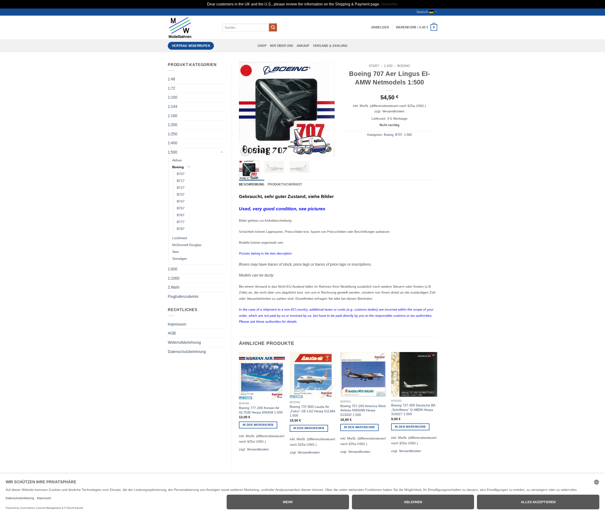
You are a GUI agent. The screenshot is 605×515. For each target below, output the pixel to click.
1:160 (172, 116)
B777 (181, 222)
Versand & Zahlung (330, 46)
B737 (181, 194)
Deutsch (422, 12)
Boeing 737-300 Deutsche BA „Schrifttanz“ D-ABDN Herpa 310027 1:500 (413, 409)
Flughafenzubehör (183, 297)
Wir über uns (281, 46)
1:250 (172, 134)
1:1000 (173, 278)
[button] (380, 27)
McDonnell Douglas (186, 245)
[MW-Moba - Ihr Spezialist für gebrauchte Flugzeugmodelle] (191, 27)
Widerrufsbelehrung (184, 342)
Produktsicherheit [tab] (285, 184)
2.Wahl (173, 287)
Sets (175, 252)
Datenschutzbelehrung (187, 352)
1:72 (171, 88)
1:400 (172, 143)
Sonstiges (179, 258)
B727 (181, 187)
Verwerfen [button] (389, 4)
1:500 (172, 152)
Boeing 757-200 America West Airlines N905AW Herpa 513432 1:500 (363, 410)
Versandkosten (393, 111)
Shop (262, 46)
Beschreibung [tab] (251, 184)
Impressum (177, 324)
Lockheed (179, 238)
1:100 (172, 97)
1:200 (172, 125)
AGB (172, 333)
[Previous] (246, 109)
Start (374, 66)
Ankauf (303, 46)
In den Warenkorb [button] (258, 424)
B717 (181, 181)
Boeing (178, 167)
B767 (181, 215)
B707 (181, 174)
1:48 (171, 79)
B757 (181, 208)
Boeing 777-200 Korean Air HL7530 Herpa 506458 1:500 (261, 410)
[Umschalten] (222, 152)
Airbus (177, 160)
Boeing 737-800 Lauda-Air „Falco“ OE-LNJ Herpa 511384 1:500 (312, 411)
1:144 (172, 107)
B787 (181, 229)
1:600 (172, 269)
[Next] (326, 109)
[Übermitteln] (273, 27)
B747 (181, 201)
